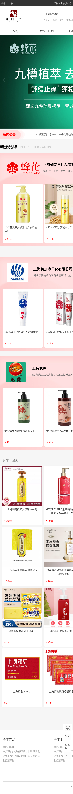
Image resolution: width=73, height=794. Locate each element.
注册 (11, 3)
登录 (3, 3)
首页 (15, 31)
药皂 (62, 20)
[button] (4, 82)
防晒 (55, 20)
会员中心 (67, 3)
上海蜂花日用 (45, 31)
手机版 (57, 3)
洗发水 (47, 20)
